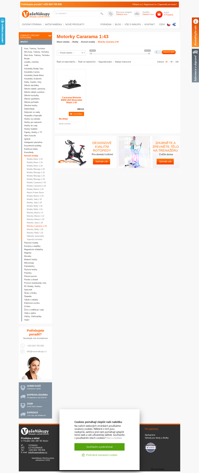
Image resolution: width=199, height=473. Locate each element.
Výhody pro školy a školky (157, 438)
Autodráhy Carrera (31, 72)
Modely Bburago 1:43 (36, 169)
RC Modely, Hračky (32, 286)
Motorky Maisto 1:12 (35, 216)
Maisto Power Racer (35, 192)
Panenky (28, 273)
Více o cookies (114, 438)
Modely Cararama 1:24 (36, 186)
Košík (168, 14)
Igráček (27, 139)
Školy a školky (30, 293)
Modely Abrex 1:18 (35, 166)
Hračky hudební (30, 129)
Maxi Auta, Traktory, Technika (36, 55)
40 (171, 62)
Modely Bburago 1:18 (36, 179)
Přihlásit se (137, 4)
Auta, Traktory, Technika (34, 48)
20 (166, 62)
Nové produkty (74, 24)
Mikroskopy (29, 263)
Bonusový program (124, 13)
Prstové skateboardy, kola (35, 283)
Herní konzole (30, 136)
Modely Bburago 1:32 (36, 172)
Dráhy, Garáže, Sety (32, 82)
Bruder (27, 59)
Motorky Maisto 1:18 (35, 219)
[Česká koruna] (169, 24)
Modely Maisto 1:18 (35, 196)
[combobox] (71, 52)
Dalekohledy (29, 109)
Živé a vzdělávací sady (34, 310)
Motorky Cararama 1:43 (37, 226)
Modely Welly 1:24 (34, 209)
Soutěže (148, 13)
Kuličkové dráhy (31, 149)
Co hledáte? (61, 13)
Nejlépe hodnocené (123, 62)
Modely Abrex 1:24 (35, 162)
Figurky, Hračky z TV (33, 132)
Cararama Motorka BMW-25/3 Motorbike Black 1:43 (71, 100)
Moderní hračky (30, 259)
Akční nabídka (53, 24)
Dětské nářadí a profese (34, 92)
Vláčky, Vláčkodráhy (33, 316)
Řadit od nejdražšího (87, 62)
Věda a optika (30, 313)
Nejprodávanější (105, 62)
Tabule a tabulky (31, 300)
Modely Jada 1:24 (34, 202)
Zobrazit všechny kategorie (29, 36)
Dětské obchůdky (31, 85)
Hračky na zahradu (32, 119)
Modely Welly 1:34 (34, 206)
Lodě (26, 65)
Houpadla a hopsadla (33, 115)
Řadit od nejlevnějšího (66, 62)
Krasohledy (29, 152)
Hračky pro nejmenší (33, 122)
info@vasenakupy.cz (37, 351)
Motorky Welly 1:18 (35, 229)
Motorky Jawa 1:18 (35, 223)
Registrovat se (150, 4)
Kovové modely (31, 156)
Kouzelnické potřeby (32, 146)
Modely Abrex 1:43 (35, 159)
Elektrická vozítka (31, 303)
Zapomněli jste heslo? (167, 4)
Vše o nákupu (133, 24)
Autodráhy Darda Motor (34, 75)
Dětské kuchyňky (31, 95)
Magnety (27, 253)
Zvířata (27, 306)
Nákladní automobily (35, 236)
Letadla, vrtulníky (31, 62)
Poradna (106, 24)
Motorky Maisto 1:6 (35, 213)
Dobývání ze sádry (32, 112)
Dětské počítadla (31, 102)
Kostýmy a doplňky (32, 246)
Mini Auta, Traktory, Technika (36, 52)
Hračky (24, 42)
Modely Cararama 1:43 (36, 182)
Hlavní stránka (63, 42)
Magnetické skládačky (33, 249)
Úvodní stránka (32, 24)
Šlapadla (27, 296)
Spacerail (28, 290)
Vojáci (26, 320)
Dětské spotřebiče (31, 99)
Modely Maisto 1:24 (35, 189)
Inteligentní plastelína (33, 142)
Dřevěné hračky (30, 105)
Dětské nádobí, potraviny (34, 89)
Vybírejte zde (101, 161)
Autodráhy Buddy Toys (33, 69)
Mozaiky (27, 256)
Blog (118, 24)
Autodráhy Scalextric (33, 79)
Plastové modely (31, 243)
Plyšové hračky (30, 269)
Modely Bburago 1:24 (36, 176)
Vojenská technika (34, 239)
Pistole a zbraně (31, 280)
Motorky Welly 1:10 (35, 233)
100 (176, 62)
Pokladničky (29, 266)
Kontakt (150, 24)
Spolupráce (150, 435)
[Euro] (174, 24)
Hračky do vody (30, 125)
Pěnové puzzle (30, 276)
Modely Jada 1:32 (34, 199)
